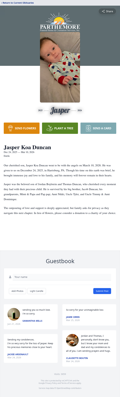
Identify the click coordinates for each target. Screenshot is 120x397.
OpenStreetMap (63, 388)
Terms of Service (68, 383)
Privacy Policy (51, 383)
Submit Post (102, 290)
